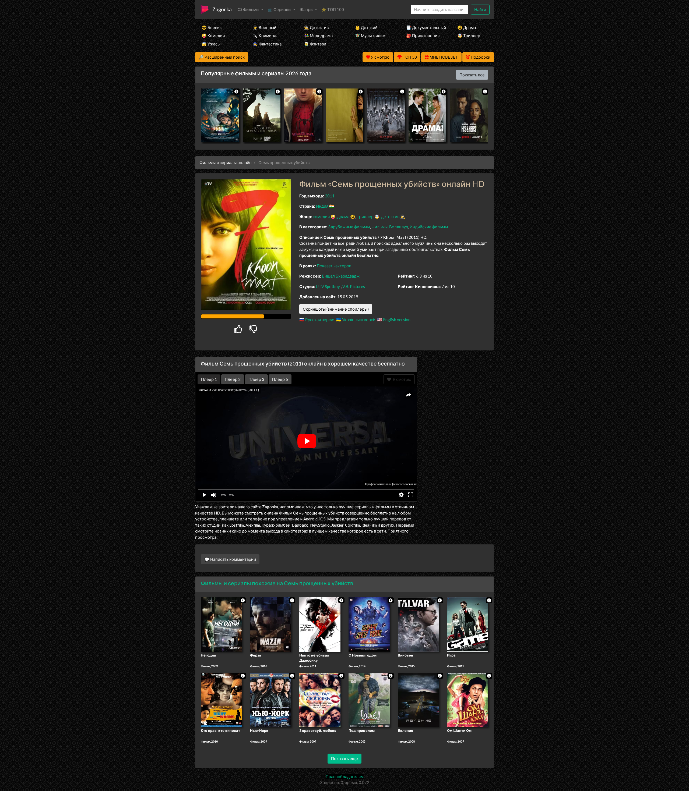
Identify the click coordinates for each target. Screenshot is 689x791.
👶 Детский (366, 27)
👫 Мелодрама (318, 35)
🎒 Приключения (423, 35)
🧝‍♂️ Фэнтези (315, 43)
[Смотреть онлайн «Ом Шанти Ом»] (467, 699)
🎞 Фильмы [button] (249, 9)
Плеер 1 (209, 379)
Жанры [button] (307, 9)
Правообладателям (345, 776)
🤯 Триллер (468, 35)
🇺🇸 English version (393, 319)
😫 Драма (466, 27)
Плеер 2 (233, 379)
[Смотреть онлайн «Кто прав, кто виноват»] (221, 699)
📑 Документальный (424, 27)
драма (343, 216)
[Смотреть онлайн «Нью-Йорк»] (270, 699)
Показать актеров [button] (334, 265)
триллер (365, 216)
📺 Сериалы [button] (280, 9)
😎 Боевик (212, 27)
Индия (322, 206)
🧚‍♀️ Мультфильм (370, 35)
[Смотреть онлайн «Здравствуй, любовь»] (319, 699)
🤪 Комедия (213, 35)
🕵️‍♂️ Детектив (316, 27)
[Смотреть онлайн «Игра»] (467, 624)
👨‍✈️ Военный (264, 27)
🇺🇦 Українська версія (356, 319)
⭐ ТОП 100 (332, 9)
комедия (321, 216)
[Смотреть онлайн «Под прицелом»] (369, 699)
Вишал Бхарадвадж (341, 276)
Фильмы (379, 226)
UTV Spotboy (328, 286)
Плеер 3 (256, 379)
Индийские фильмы (429, 226)
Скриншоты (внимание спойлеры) (336, 309)
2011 (330, 195)
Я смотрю (401, 379)
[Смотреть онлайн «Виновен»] (418, 624)
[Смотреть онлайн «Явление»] (418, 699)
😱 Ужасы (211, 43)
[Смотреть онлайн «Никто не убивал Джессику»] (319, 624)
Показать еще (344, 758)
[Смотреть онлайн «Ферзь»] (270, 624)
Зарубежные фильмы (349, 226)
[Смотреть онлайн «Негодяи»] (221, 624)
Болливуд (398, 226)
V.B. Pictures (353, 286)
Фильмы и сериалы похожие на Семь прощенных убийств (277, 583)
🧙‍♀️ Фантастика (267, 43)
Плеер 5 (280, 379)
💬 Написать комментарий (230, 559)
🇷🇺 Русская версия (317, 319)
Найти (480, 9)
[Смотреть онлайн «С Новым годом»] (369, 624)
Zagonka (222, 9)
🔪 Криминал (266, 35)
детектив (390, 216)
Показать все (472, 74)
